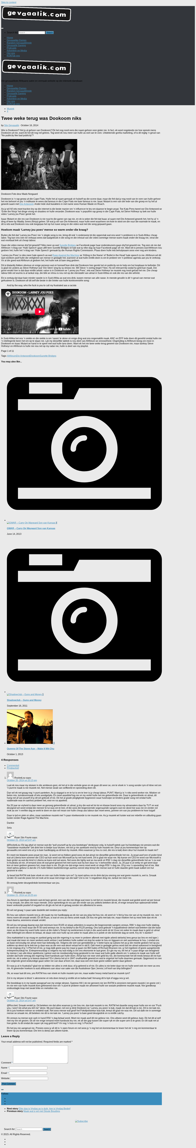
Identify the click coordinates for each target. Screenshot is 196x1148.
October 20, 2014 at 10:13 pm (22, 780)
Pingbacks (13, 768)
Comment (6, 1062)
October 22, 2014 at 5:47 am (21, 1000)
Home (10, 37)
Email (4, 1073)
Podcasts (11, 48)
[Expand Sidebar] (2, 1089)
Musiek (10, 108)
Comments (13, 765)
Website (5, 1078)
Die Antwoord (26, 204)
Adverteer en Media (17, 50)
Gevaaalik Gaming (16, 45)
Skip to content (8, 2)
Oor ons (11, 53)
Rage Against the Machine (65, 255)
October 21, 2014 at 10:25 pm (22, 895)
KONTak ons (13, 56)
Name (5, 1067)
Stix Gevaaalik (11, 125)
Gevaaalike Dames (16, 40)
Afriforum (11, 356)
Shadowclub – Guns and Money (24, 700)
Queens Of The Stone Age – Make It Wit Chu (30, 748)
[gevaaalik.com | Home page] (98, 15)
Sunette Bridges (67, 245)
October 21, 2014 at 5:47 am (21, 840)
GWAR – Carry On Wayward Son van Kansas (31, 528)
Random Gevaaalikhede (19, 43)
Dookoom (35, 356)
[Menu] (2, 28)
